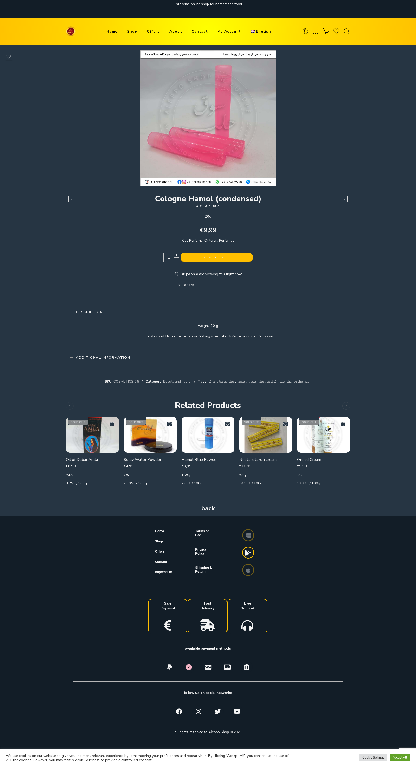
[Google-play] (248, 553)
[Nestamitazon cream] (265, 435)
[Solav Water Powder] (150, 435)
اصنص (241, 381)
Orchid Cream (309, 459)
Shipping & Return (203, 569)
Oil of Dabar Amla (82, 459)
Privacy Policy (201, 551)
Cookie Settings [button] (373, 757)
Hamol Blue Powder (200, 459)
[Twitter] (218, 711)
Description (89, 312)
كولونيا (272, 381)
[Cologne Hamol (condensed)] (208, 118)
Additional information (103, 357)
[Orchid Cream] (323, 435)
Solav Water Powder (142, 459)
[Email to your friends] (231, 285)
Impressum (163, 572)
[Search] (346, 31)
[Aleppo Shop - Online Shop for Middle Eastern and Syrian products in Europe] (71, 31)
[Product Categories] (315, 31)
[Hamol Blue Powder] (208, 435)
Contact (200, 31)
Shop (132, 31)
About (175, 31)
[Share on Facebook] (212, 285)
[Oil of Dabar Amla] (92, 435)
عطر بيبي (285, 381)
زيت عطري (302, 381)
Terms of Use (202, 533)
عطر (231, 381)
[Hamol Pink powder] (71, 199)
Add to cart (216, 257)
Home (112, 31)
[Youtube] (237, 711)
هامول (222, 381)
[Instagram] (198, 711)
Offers (153, 31)
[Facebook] (179, 711)
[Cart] (326, 31)
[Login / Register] (305, 31)
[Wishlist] (9, 56)
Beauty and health (177, 381)
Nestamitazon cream (258, 459)
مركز (212, 381)
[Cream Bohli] (345, 199)
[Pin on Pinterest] (221, 285)
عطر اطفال (256, 381)
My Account (229, 31)
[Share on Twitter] (202, 285)
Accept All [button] (400, 757)
